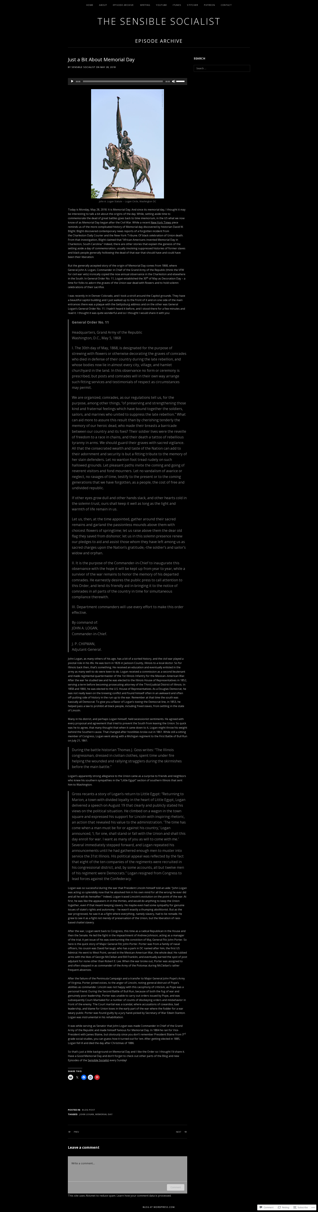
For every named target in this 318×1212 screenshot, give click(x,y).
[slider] (181, 81)
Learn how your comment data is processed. (144, 1195)
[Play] (72, 81)
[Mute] (173, 81)
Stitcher (192, 4)
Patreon (209, 4)
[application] (127, 81)
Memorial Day (103, 1114)
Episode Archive (123, 4)
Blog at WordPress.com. (159, 1207)
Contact (226, 4)
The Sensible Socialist (159, 21)
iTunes (177, 4)
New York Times (161, 222)
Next (178, 1131)
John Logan (86, 1114)
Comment (175, 1187)
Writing (145, 4)
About (103, 4)
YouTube (161, 4)
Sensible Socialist (98, 1060)
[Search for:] (222, 68)
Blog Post (88, 1109)
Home (89, 4)
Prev (76, 1131)
